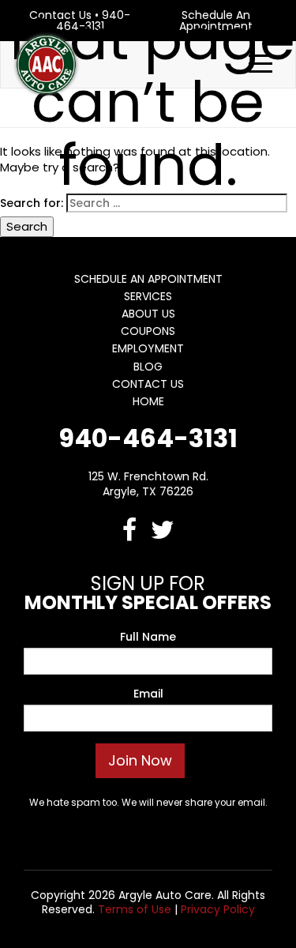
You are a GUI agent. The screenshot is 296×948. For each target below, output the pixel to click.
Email (148, 694)
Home (148, 401)
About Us (148, 314)
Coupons (148, 331)
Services (148, 296)
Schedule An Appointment (148, 279)
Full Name (148, 637)
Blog (148, 366)
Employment (148, 348)
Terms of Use (134, 909)
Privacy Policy (218, 909)
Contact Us (148, 384)
